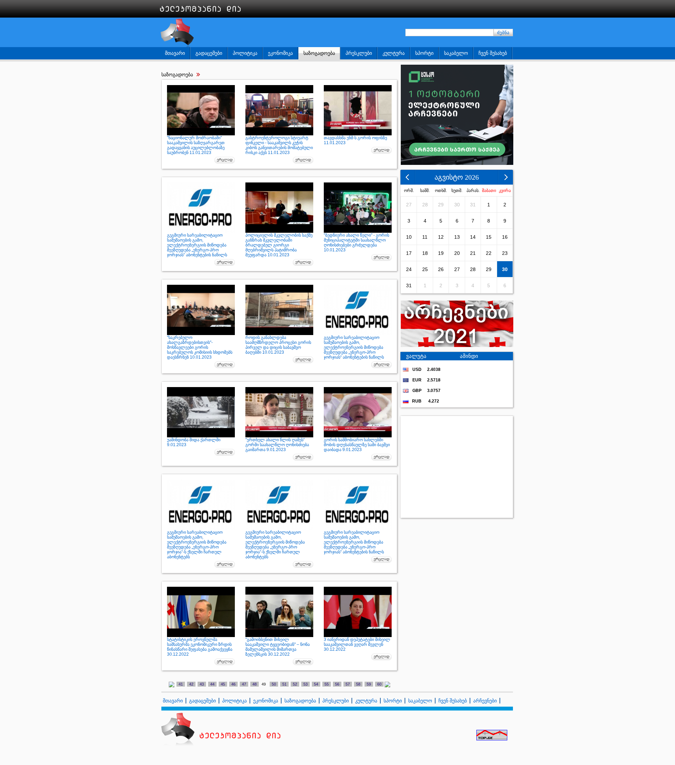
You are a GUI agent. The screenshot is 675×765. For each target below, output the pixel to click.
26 (441, 269)
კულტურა (393, 53)
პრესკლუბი (359, 53)
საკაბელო (456, 53)
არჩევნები (485, 700)
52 (295, 684)
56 (337, 684)
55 (326, 684)
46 (233, 684)
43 (202, 684)
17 (409, 253)
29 (441, 204)
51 (284, 684)
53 (305, 684)
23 (505, 253)
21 (473, 253)
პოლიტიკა (245, 53)
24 (409, 269)
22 (488, 253)
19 (441, 253)
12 (441, 237)
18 (425, 253)
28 (425, 204)
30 (457, 204)
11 (425, 237)
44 (212, 684)
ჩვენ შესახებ (492, 53)
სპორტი (424, 53)
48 (254, 684)
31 (473, 204)
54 (316, 684)
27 (409, 204)
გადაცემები (208, 53)
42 (191, 684)
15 (488, 237)
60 (379, 684)
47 (244, 684)
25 (425, 269)
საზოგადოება (319, 53)
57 (348, 684)
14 (473, 237)
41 (181, 684)
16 (505, 237)
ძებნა (503, 32)
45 (223, 684)
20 (457, 253)
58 (358, 684)
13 (457, 237)
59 (369, 684)
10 (409, 237)
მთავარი (175, 53)
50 (274, 684)
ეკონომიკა (280, 53)
